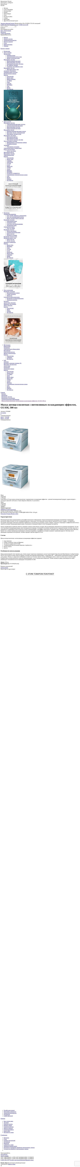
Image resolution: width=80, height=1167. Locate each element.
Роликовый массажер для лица (15, 64)
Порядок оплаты (8, 1124)
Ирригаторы (7, 346)
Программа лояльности (10, 1111)
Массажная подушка (12, 138)
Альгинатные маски (9, 226)
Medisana (9, 170)
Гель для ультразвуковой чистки (15, 217)
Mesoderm (9, 246)
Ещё (5, 360)
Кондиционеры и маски (13, 293)
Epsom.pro (9, 252)
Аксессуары (7, 366)
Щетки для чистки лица (13, 58)
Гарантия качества (9, 1127)
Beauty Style (10, 78)
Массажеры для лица (9, 59)
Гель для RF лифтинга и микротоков (16, 215)
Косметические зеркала (10, 73)
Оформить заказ (29, 1160)
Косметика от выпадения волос (15, 298)
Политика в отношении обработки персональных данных (19, 1147)
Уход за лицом (7, 52)
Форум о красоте (8, 41)
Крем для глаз (10, 239)
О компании (4, 1135)
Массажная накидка (12, 137)
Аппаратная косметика (10, 214)
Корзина (23, 1160)
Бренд (2, 417)
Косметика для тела (9, 229)
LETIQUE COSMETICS (13, 173)
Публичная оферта (9, 1129)
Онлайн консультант (9, 1110)
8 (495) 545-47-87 (8, 1116)
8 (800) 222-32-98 (23, 24)
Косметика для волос (9, 291)
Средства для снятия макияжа (15, 224)
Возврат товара (8, 1125)
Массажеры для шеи (9, 153)
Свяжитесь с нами (8, 1144)
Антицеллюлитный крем (13, 232)
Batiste (8, 256)
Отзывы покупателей (9, 1140)
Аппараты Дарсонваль (10, 71)
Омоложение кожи (12, 221)
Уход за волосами (8, 290)
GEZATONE (10, 76)
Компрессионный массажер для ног (16, 131)
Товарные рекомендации (10, 1146)
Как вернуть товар (9, 1132)
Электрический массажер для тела (16, 124)
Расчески (6, 301)
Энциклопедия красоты (10, 40)
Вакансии (6, 1143)
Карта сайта (7, 1131)
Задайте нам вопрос (15, 1160)
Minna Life (9, 166)
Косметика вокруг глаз (10, 238)
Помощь (6, 46)
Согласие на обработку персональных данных (16, 1149)
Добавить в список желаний (8, 509)
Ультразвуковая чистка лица (14, 56)
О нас (5, 43)
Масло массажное (11, 231)
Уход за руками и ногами (10, 141)
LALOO (9, 83)
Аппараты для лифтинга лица (15, 66)
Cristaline (9, 160)
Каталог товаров (5, 48)
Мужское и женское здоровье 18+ (13, 363)
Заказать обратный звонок (8, 23)
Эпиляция (6, 145)
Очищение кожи (11, 222)
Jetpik (8, 375)
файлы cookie (11, 1164)
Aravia (8, 169)
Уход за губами (11, 228)
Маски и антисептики (9, 353)
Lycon (8, 165)
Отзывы (8, 513)
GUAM (9, 163)
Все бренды (10, 89)
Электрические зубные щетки (12, 349)
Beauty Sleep (10, 253)
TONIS (9, 167)
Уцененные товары (9, 368)
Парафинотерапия (12, 144)
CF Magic (9, 80)
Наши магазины (8, 44)
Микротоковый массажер (13, 61)
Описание (3, 513)
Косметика (6, 212)
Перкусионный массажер (13, 128)
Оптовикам (7, 1114)
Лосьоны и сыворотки (10, 242)
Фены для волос (8, 305)
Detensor (9, 179)
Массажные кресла (9, 152)
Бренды (6, 37)
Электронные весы (9, 155)
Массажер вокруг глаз (13, 69)
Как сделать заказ (8, 1121)
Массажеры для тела (9, 123)
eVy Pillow (9, 374)
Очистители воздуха (9, 352)
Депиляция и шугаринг (13, 146)
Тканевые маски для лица (11, 72)
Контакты (6, 1137)
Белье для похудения (9, 149)
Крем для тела (10, 234)
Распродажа (7, 51)
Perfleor (9, 311)
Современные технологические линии (17, 174)
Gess (8, 86)
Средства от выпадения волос (12, 297)
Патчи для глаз (11, 241)
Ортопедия (7, 367)
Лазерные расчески (12, 300)
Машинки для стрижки (10, 304)
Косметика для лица (9, 219)
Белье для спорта (11, 151)
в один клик (5, 508)
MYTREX (9, 85)
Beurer (8, 87)
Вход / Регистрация (6, 30)
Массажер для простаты (10, 364)
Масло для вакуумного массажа (15, 218)
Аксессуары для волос (10, 302)
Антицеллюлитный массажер (15, 125)
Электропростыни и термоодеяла (12, 148)
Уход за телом (7, 121)
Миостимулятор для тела (13, 127)
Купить (3, 506)
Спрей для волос (11, 294)
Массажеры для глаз (9, 68)
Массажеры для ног (9, 130)
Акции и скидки (8, 39)
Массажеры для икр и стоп (14, 134)
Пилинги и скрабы (12, 235)
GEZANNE (10, 162)
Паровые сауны (11, 55)
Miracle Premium (11, 79)
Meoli (8, 309)
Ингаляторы (7, 350)
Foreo (8, 82)
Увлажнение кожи (11, 225)
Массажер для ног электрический (16, 132)
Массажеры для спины (10, 135)
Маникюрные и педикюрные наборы (17, 142)
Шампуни (9, 295)
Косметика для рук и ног (10, 236)
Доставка (6, 1122)
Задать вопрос (4, 567)
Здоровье (6, 361)
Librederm (9, 255)
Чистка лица (7, 54)
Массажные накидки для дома (15, 139)
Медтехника (7, 345)
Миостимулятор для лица (13, 62)
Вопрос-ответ (14, 513)
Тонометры (7, 347)
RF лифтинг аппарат (12, 65)
